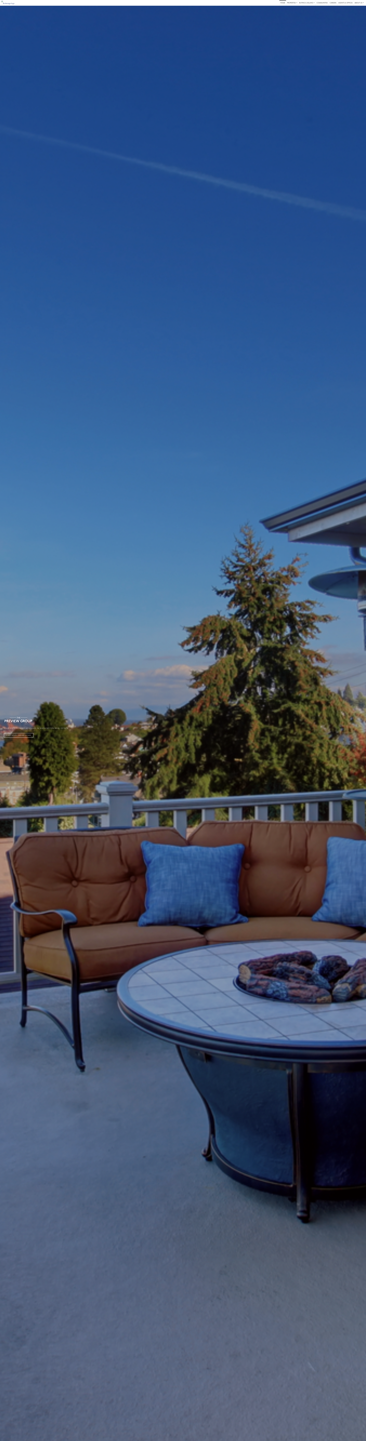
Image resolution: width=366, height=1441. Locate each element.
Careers (333, 3)
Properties (292, 4)
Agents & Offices (345, 3)
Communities (322, 3)
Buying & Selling (307, 4)
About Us (359, 4)
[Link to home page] (8, 3)
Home (282, 3)
